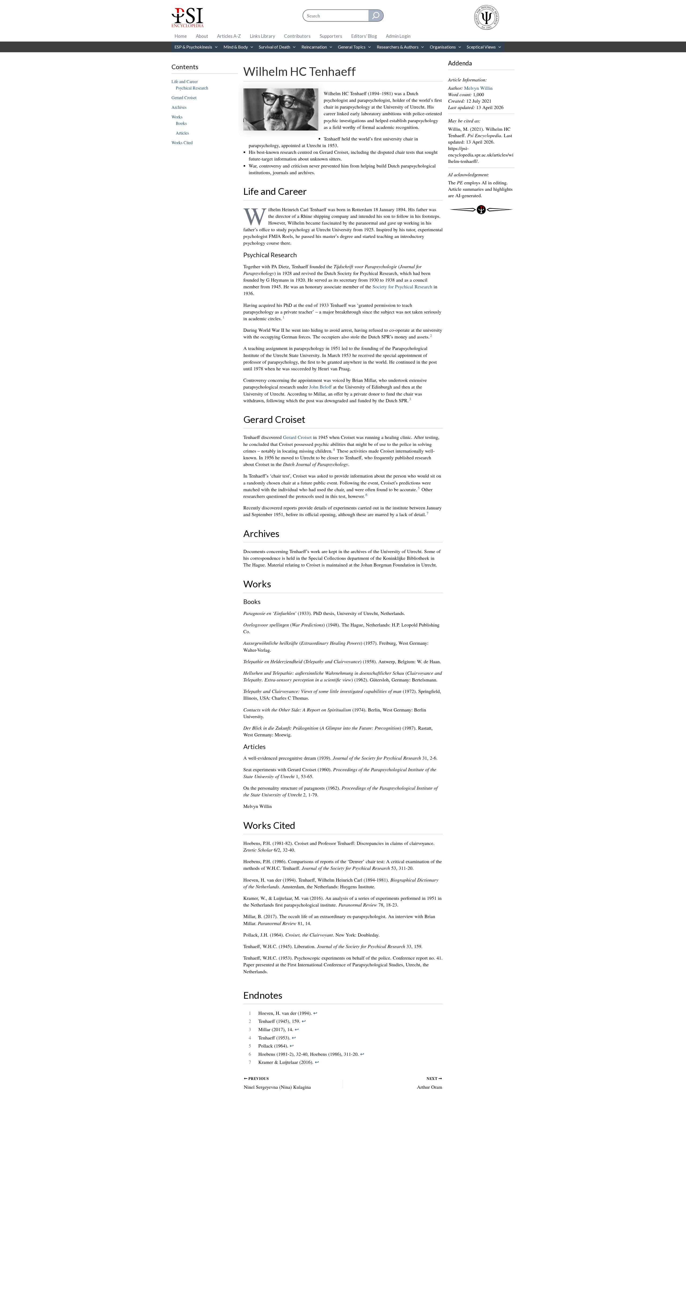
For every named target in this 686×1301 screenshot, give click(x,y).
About (202, 36)
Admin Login (398, 36)
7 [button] (427, 513)
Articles (182, 133)
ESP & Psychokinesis (193, 46)
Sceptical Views (481, 46)
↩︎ (315, 1013)
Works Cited (182, 142)
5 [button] (419, 488)
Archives (179, 107)
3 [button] (410, 399)
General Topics (352, 46)
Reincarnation (314, 46)
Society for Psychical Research (402, 286)
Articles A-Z (229, 36)
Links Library (262, 36)
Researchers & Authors (398, 46)
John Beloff (320, 386)
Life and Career (185, 81)
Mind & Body (235, 46)
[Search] (375, 15)
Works (177, 117)
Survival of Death (274, 46)
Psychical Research (192, 88)
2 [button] (431, 335)
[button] (215, 47)
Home (181, 36)
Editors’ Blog (364, 36)
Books (181, 123)
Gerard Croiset (184, 97)
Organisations (443, 46)
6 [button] (366, 494)
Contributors (297, 36)
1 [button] (283, 317)
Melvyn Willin (478, 88)
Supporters (331, 36)
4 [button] (334, 449)
